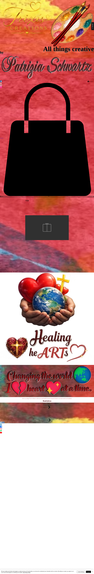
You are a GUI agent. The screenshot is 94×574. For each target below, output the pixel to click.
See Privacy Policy (26, 572)
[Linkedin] (47, 425)
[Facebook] (47, 427)
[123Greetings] (47, 423)
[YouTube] (47, 433)
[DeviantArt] (47, 431)
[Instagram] (47, 429)
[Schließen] (92, 572)
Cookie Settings (81, 571)
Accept (88, 571)
